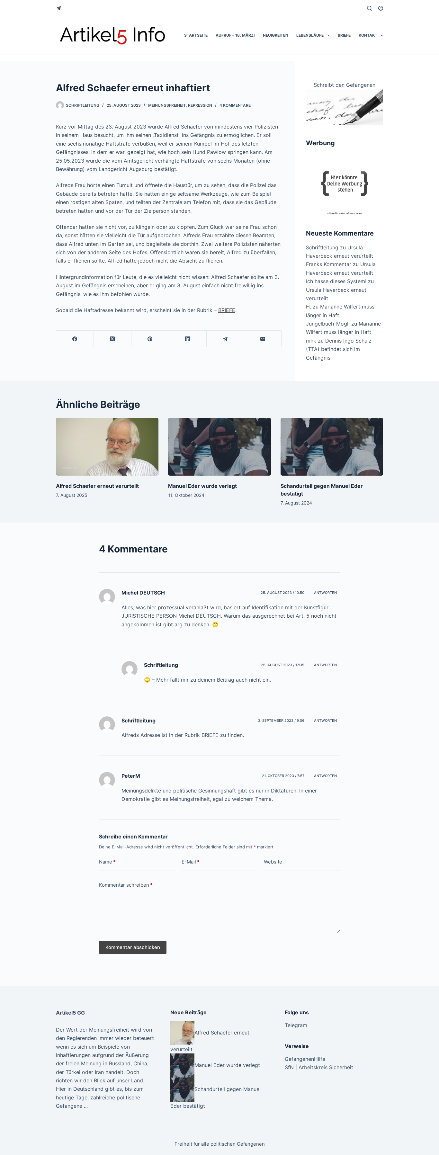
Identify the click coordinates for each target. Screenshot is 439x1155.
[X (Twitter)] (112, 339)
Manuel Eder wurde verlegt (202, 486)
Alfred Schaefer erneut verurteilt (97, 486)
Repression (200, 105)
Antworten (325, 592)
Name (107, 862)
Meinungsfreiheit (167, 105)
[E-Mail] (263, 339)
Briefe (344, 35)
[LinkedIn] (188, 339)
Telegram (296, 1025)
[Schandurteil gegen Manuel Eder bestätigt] (332, 447)
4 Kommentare (235, 105)
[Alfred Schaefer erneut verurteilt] (107, 447)
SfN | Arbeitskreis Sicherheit (319, 1067)
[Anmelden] (380, 8)
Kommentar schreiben (126, 885)
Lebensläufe (310, 35)
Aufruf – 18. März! (235, 35)
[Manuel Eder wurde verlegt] (219, 447)
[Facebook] (75, 339)
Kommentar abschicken (132, 947)
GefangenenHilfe (305, 1059)
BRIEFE (226, 310)
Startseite (196, 35)
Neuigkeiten (275, 35)
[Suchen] (369, 8)
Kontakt (368, 35)
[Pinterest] (150, 339)
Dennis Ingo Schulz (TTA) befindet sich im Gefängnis (339, 349)
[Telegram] (58, 8)
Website (273, 862)
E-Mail (191, 862)
